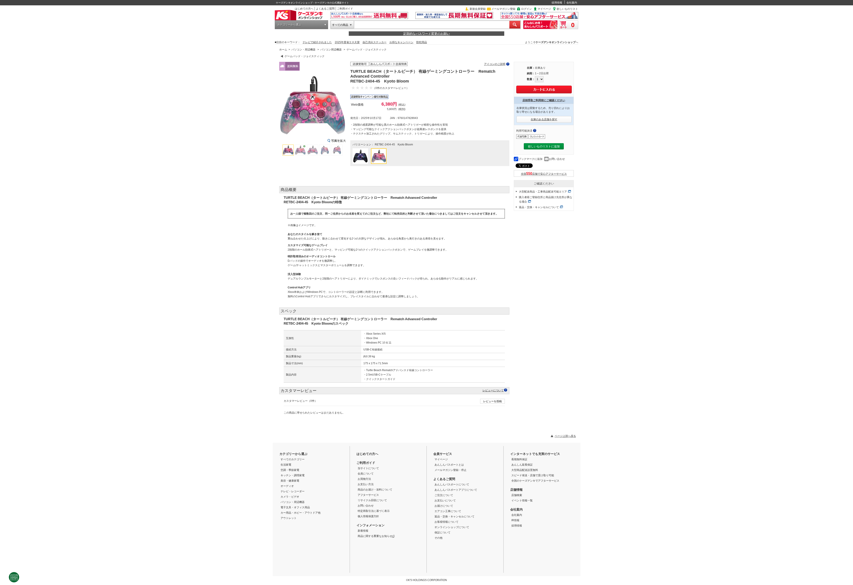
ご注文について (443, 495)
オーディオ (287, 486)
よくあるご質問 (325, 8)
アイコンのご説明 (494, 64)
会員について (366, 473)
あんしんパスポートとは (449, 464)
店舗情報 (516, 489)
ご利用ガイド (345, 8)
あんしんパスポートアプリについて (455, 489)
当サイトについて (368, 468)
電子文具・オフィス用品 (295, 507)
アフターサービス (368, 495)
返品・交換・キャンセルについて (539, 207)
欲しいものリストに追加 (544, 146)
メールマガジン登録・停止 (450, 470)
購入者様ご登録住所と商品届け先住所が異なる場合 (545, 199)
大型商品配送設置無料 (524, 470)
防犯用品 (421, 42)
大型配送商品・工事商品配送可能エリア (543, 191)
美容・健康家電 (290, 480)
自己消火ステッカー (375, 42)
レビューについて (493, 390)
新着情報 (363, 530)
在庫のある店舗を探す (544, 119)
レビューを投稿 (492, 401)
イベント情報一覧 (522, 500)
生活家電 (286, 464)
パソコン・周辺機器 (303, 49)
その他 (438, 537)
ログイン (526, 8)
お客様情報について (446, 521)
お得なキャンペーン (401, 42)
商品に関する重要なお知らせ (375, 536)
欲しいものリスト (567, 8)
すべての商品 (340, 24)
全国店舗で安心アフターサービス (544, 173)
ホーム (283, 49)
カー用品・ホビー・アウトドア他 (301, 512)
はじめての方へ (304, 8)
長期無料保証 (519, 459)
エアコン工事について (447, 511)
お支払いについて (445, 500)
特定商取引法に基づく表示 (374, 511)
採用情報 (557, 2)
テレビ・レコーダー (293, 491)
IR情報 (515, 520)
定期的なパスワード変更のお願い (426, 33)
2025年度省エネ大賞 (347, 42)
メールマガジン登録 (503, 8)
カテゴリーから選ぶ (289, 24)
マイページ (544, 8)
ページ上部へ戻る (565, 436)
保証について (442, 532)
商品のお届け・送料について (375, 489)
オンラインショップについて (451, 527)
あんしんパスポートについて (451, 484)
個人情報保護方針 (368, 516)
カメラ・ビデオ (290, 496)
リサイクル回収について (372, 500)
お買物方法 (364, 478)
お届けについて (443, 505)
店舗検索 (516, 495)
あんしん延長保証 (522, 464)
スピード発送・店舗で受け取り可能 (532, 475)
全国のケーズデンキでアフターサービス (535, 480)
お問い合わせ (557, 159)
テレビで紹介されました (317, 42)
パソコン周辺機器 (331, 49)
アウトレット (289, 518)
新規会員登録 (478, 8)
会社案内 (571, 2)
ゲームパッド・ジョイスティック (367, 49)
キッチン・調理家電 (293, 475)
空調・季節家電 (290, 470)
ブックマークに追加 (530, 159)
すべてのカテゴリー (293, 459)
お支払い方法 (366, 484)
